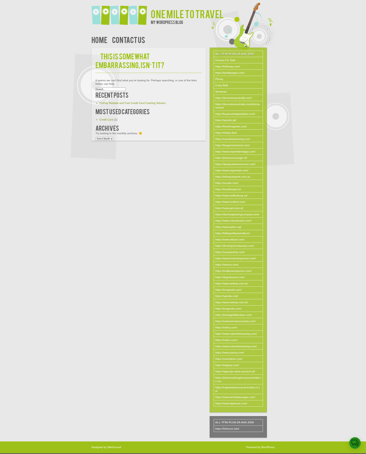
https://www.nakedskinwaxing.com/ (236, 333)
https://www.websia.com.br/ (231, 283)
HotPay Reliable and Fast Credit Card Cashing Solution (132, 103)
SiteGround (114, 447)
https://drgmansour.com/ (230, 277)
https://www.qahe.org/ (228, 226)
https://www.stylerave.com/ (231, 403)
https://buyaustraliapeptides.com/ (235, 113)
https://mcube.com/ (226, 182)
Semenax (221, 91)
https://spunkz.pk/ (225, 120)
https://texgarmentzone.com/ (232, 145)
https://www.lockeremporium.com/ (235, 258)
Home (99, 39)
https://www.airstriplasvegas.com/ (235, 397)
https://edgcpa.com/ (227, 365)
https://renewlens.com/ (228, 358)
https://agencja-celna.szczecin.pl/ (235, 371)
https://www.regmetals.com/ (231, 170)
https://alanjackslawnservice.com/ (235, 164)
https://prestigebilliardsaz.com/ (233, 314)
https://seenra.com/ (226, 264)
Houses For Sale (225, 60)
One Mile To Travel (187, 14)
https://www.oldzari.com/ (229, 239)
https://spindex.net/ (226, 296)
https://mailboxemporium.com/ (233, 270)
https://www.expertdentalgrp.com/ (235, 151)
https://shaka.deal (226, 132)
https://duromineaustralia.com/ (233, 97)
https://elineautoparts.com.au (232, 176)
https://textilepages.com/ (230, 72)
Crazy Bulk (221, 85)
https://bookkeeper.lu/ (228, 189)
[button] (355, 443)
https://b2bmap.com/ (227, 66)
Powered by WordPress (260, 447)
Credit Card (106, 119)
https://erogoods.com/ (228, 289)
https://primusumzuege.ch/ (231, 157)
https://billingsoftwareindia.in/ (232, 233)
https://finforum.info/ (227, 428)
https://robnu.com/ (226, 327)
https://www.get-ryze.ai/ (229, 208)
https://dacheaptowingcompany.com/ (237, 214)
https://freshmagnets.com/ (231, 126)
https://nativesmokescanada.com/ (235, 321)
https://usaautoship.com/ (230, 252)
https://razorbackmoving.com (232, 138)
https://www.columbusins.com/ (233, 220)
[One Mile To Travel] (121, 13)
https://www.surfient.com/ (230, 201)
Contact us (128, 39)
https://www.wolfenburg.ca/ (231, 195)
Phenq (219, 79)
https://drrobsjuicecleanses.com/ (234, 245)
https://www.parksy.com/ (229, 352)
